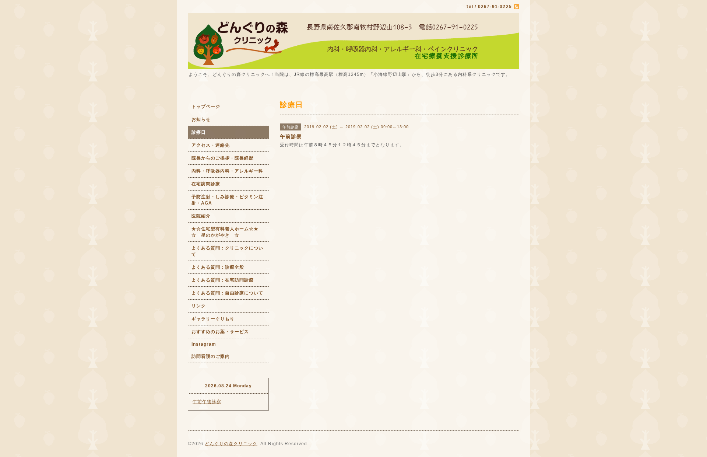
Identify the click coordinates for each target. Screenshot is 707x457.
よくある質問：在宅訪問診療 (222, 280)
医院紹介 (201, 216)
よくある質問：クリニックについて (227, 251)
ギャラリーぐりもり (213, 318)
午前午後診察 (207, 401)
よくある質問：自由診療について (227, 293)
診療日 (198, 132)
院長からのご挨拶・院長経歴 (222, 158)
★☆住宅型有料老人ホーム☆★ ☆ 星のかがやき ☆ (230, 232)
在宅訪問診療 (205, 183)
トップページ (205, 106)
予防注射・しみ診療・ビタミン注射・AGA (227, 200)
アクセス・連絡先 (210, 145)
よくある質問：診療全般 (217, 267)
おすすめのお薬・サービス (220, 331)
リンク (198, 305)
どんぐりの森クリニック (231, 443)
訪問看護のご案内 (210, 356)
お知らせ (201, 119)
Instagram (203, 344)
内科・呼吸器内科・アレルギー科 (227, 171)
